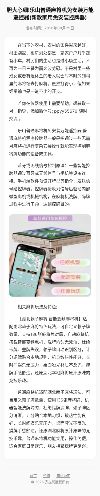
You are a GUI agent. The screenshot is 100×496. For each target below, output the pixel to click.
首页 (33, 476)
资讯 (46, 476)
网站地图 (63, 476)
